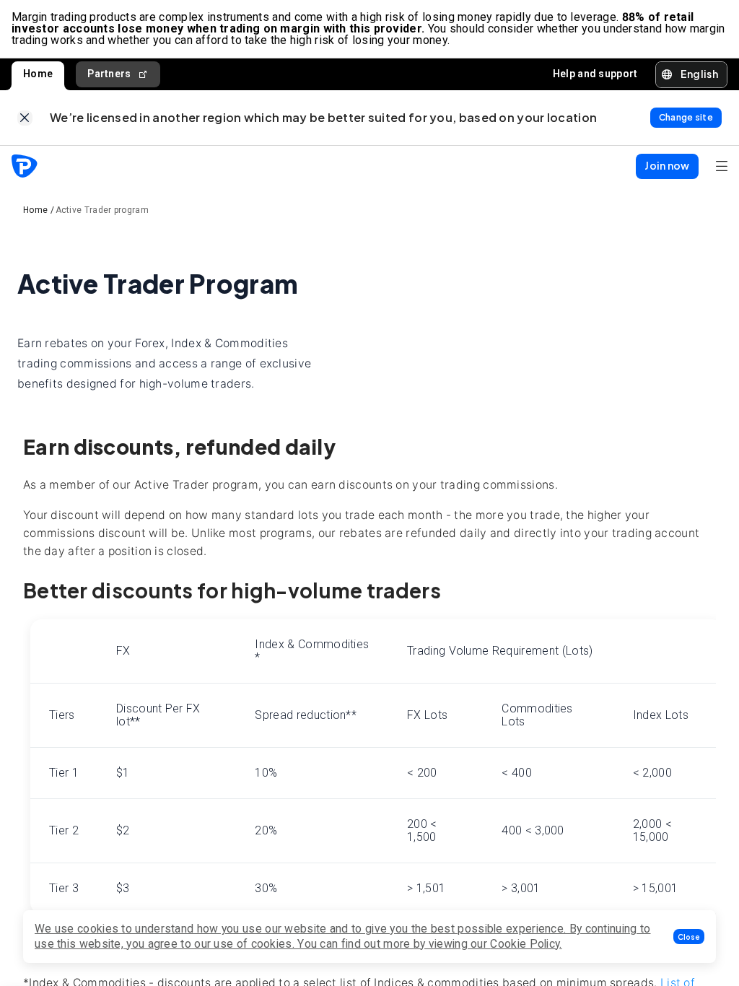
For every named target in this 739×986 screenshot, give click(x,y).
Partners (109, 73)
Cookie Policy (524, 944)
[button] (688, 936)
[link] (24, 118)
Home (38, 73)
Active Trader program (102, 210)
